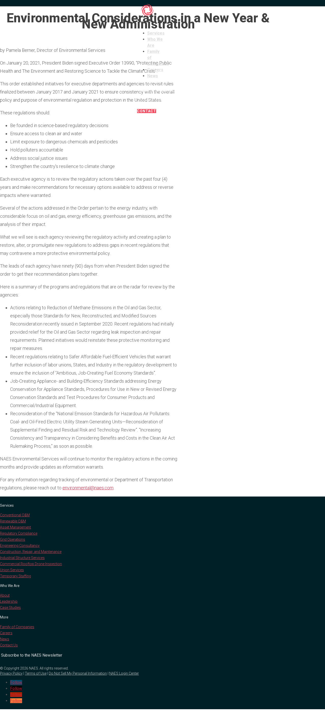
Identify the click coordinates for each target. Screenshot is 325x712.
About (5, 595)
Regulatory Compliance (18, 533)
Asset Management (15, 527)
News (152, 75)
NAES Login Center (124, 673)
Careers (155, 69)
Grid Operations (12, 539)
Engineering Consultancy (20, 546)
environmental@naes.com (87, 487)
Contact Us (9, 645)
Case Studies (10, 608)
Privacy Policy (11, 673)
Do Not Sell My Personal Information (78, 673)
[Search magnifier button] (183, 95)
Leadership (9, 601)
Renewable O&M (13, 521)
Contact (146, 111)
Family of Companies (17, 627)
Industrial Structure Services (22, 558)
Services (156, 33)
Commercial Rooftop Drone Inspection (31, 564)
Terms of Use (35, 673)
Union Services (12, 570)
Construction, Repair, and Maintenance (30, 552)
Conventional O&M (15, 515)
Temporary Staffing (15, 576)
